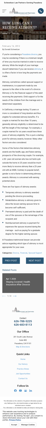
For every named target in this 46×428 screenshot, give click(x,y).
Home (22, 359)
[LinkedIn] (30, 390)
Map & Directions (23, 347)
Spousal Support (35, 253)
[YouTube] (20, 390)
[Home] (22, 11)
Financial (23, 253)
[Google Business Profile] (25, 390)
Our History (22, 364)
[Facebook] (15, 390)
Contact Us (22, 378)
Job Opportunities (23, 374)
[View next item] (14, 296)
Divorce (16, 253)
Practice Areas (23, 369)
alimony (37, 69)
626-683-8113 (23, 324)
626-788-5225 (23, 321)
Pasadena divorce (30, 54)
